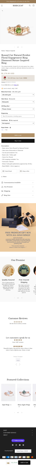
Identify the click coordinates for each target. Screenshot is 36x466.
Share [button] (5, 176)
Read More (4, 70)
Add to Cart (24, 462)
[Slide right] (22, 47)
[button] (2, 5)
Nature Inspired (10, 50)
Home (3, 50)
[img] (18, 340)
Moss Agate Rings (24, 405)
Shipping (3, 82)
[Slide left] (14, 47)
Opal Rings (6, 405)
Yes (6, 129)
